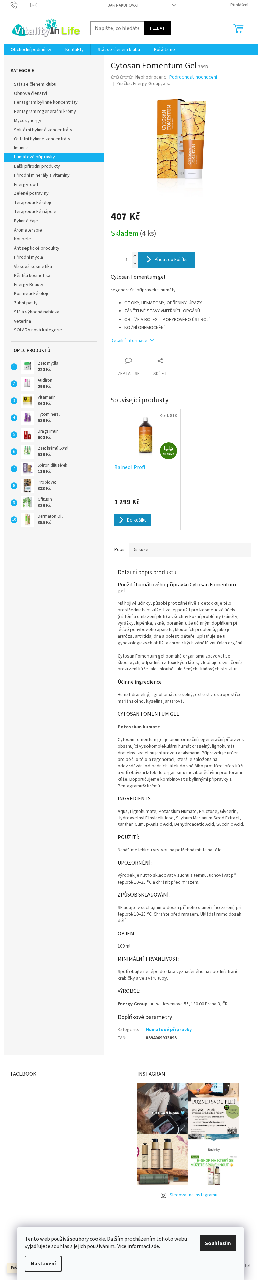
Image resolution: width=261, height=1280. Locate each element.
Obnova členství (30, 93)
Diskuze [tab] (141, 549)
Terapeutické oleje (33, 202)
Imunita (21, 147)
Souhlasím (218, 1243)
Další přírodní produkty (37, 166)
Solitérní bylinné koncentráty (43, 129)
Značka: (143, 83)
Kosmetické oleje (32, 293)
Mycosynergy (27, 120)
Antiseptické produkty (36, 248)
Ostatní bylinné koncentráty (42, 139)
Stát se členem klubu (35, 84)
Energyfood (26, 184)
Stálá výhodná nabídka (36, 312)
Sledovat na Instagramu (194, 1195)
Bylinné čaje (26, 221)
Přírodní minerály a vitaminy (42, 175)
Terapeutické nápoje (35, 211)
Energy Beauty (29, 284)
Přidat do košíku (171, 259)
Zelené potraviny (31, 193)
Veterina (22, 321)
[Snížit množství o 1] (135, 264)
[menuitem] (31, 49)
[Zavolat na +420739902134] (21, 5)
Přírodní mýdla (28, 257)
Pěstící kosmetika (32, 275)
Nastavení (43, 1263)
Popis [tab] (120, 549)
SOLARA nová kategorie (38, 330)
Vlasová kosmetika (33, 266)
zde (155, 1246)
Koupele (22, 239)
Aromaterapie (28, 230)
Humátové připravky (34, 157)
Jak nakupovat (123, 5)
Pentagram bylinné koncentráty (46, 102)
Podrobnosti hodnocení (193, 77)
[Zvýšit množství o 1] (135, 256)
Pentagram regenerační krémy (45, 111)
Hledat (157, 28)
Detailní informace (129, 340)
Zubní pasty (26, 303)
